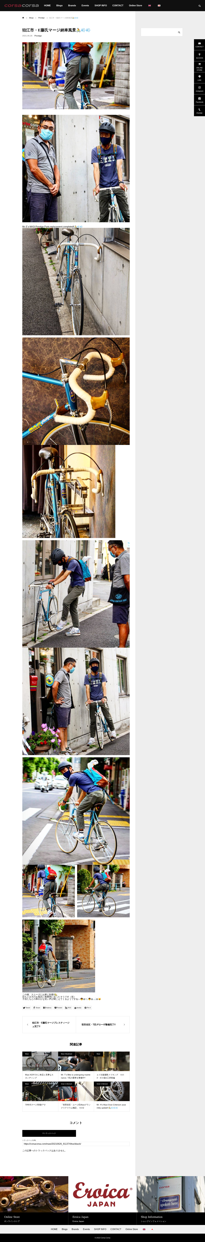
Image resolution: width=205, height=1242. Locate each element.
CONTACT (117, 5)
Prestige (38, 36)
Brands (72, 5)
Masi (27, 1054)
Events (85, 5)
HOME (47, 5)
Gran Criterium (66, 1084)
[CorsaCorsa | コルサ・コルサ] (21, 5)
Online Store (135, 5)
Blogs (59, 5)
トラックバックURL (29, 1140)
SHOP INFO (101, 5)
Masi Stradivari (66, 1054)
